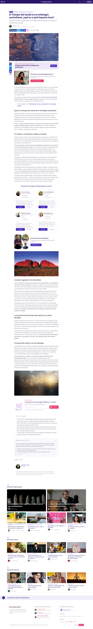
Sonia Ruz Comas (15, 25)
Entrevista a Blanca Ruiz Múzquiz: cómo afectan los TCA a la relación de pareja (16, 557)
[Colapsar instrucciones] (56, 440)
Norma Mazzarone (48, 213)
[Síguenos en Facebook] (61, 622)
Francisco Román (25, 192)
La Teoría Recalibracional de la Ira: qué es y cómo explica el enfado (65, 505)
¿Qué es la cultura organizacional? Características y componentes (16, 527)
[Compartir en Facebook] (10, 64)
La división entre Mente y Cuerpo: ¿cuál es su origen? (76, 586)
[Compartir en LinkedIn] (10, 69)
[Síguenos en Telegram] (73, 622)
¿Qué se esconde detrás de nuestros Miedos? (34, 586)
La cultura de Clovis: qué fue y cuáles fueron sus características (25, 505)
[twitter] (18, 30)
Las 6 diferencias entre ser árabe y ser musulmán (76, 527)
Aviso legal (38, 625)
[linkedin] (21, 30)
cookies (47, 625)
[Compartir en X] (10, 66)
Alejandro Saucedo (25, 213)
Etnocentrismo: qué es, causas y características (36, 527)
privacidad (43, 625)
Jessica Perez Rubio (49, 192)
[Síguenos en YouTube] (71, 622)
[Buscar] (80, 2)
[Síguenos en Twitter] (63, 622)
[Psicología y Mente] (46, 1)
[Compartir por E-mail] (10, 71)
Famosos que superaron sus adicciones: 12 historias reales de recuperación (36, 557)
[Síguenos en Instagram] (68, 622)
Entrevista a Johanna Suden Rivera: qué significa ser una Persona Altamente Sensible (76, 557)
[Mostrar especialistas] (3, 597)
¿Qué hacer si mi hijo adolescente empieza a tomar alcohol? (56, 586)
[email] (24, 30)
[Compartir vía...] (10, 74)
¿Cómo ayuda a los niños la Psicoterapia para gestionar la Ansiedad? (15, 587)
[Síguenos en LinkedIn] (66, 622)
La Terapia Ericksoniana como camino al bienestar (55, 556)
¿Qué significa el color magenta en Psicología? (56, 526)
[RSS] (76, 622)
